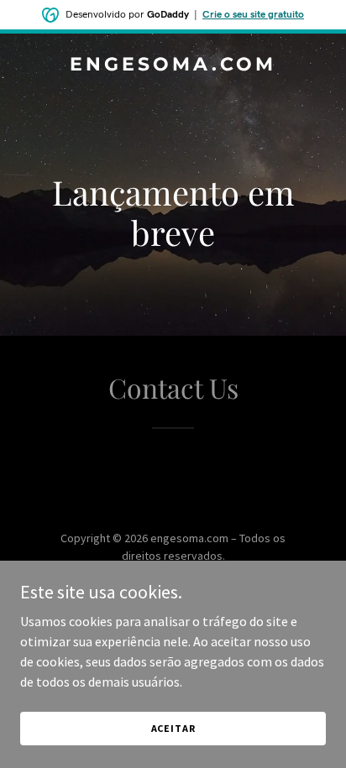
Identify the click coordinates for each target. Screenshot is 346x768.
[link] (173, 65)
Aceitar (173, 728)
